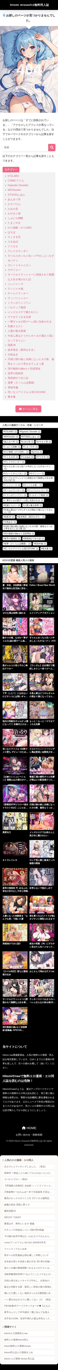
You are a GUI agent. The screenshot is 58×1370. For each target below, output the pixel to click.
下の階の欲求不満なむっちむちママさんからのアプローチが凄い (29, 1236)
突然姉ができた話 (18, 378)
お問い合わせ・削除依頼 (29, 1134)
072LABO (13, 176)
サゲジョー (14, 270)
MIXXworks (14, 190)
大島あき (13, 354)
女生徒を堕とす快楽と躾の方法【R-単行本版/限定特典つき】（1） (29, 1261)
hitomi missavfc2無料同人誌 (29, 4)
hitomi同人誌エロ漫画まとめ (18, 1352)
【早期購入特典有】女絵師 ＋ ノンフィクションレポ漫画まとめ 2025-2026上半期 (29, 1186)
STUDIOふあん (16, 194)
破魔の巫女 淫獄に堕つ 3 (16, 1204)
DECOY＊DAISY (12, 1217)
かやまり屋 (14, 213)
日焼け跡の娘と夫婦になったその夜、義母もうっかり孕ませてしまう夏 (28, 527)
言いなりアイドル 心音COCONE (27, 392)
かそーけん (14, 204)
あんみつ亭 (14, 199)
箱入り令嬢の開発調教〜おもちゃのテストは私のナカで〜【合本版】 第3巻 (29, 1268)
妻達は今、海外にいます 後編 (19, 1223)
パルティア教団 (17, 307)
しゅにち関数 (15, 218)
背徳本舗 (13, 387)
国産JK (12, 345)
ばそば (11, 232)
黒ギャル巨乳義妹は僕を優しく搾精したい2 (26, 1255)
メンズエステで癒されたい (23, 312)
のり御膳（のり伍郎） (21, 227)
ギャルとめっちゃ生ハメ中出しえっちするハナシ (27, 467)
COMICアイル (16, 180)
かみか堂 (13, 208)
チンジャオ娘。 (17, 288)
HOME (31, 1128)
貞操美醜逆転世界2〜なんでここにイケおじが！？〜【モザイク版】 (29, 1274)
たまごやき (14, 222)
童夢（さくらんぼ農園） (22, 382)
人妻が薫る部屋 (17, 331)
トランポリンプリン (19, 302)
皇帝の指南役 (15, 373)
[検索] (51, 147)
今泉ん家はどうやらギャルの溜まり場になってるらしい (28, 511)
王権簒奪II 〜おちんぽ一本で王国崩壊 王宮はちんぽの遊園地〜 (29, 1192)
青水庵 (11, 396)
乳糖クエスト (15, 326)
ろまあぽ (13, 241)
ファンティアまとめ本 (15, 1249)
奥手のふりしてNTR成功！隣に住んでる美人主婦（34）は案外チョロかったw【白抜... (29, 1312)
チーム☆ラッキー (18, 293)
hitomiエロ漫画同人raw (16, 1333)
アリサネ (13, 246)
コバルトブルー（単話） (16, 1179)
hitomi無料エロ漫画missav (17, 1346)
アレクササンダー (18, 251)
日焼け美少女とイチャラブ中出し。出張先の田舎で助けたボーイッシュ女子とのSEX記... (29, 1280)
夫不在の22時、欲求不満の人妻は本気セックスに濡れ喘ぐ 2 (29, 1318)
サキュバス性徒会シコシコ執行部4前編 (24, 1230)
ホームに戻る (30, 409)
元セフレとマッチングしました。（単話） (25, 1166)
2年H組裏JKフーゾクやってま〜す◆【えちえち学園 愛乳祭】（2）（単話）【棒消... (29, 1306)
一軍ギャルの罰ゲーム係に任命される (30, 321)
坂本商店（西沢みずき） (22, 349)
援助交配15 (10, 1211)
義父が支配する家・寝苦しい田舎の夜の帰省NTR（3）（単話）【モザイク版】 (29, 1287)
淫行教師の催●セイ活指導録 (24, 368)
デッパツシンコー (18, 298)
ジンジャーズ (15, 284)
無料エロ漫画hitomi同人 (16, 1340)
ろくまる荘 (14, 237)
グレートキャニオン (19, 265)
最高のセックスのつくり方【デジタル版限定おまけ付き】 (29, 1198)
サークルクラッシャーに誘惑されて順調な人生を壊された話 (28, 479)
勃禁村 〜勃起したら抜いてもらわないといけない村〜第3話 (29, 1173)
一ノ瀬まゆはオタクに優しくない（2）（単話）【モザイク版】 (29, 1299)
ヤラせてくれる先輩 (19, 317)
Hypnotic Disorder (18, 185)
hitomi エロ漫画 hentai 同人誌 (19, 1358)
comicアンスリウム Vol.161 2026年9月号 (25, 1242)
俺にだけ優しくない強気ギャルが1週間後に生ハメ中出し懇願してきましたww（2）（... (29, 1293)
